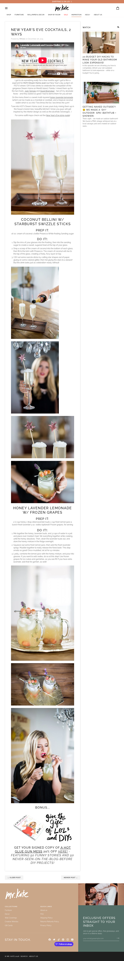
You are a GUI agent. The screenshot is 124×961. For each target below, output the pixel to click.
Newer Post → (71, 877)
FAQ (42, 914)
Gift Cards (9, 925)
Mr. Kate (11, 956)
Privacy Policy (45, 925)
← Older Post (14, 877)
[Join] (117, 938)
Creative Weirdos (11, 922)
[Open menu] (8, 8)
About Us (33, 956)
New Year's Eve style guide (58, 115)
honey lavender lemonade (61, 97)
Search (24, 956)
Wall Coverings (11, 918)
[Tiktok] (59, 939)
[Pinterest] (63, 939)
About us (43, 910)
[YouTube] (72, 939)
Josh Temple (30, 91)
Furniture (8, 910)
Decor (7, 914)
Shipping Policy (46, 918)
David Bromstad (47, 91)
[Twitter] (54, 939)
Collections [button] (11, 906)
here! (63, 851)
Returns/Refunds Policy (49, 922)
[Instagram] (68, 939)
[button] (9, 14)
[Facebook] (50, 939)
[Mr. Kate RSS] (118, 27)
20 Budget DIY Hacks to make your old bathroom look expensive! (100, 59)
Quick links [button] (46, 906)
